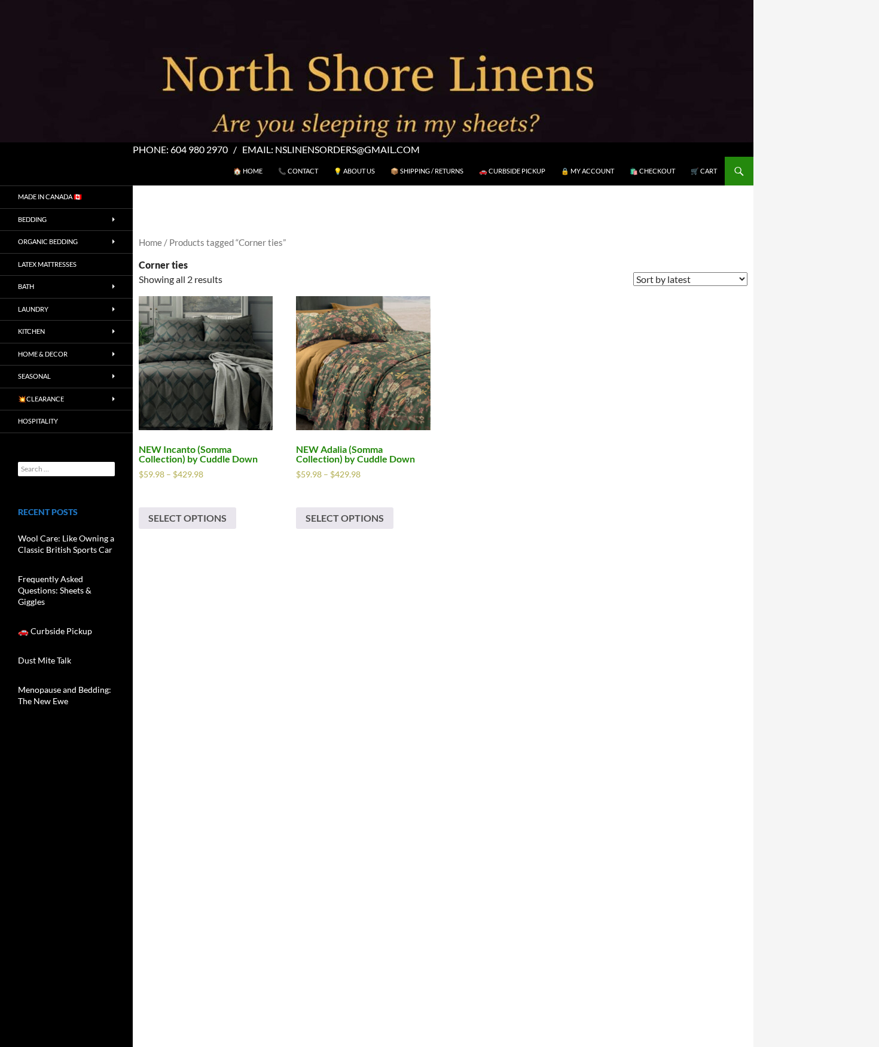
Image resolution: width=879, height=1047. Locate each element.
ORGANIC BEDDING (48, 241)
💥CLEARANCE (41, 399)
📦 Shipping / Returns (426, 171)
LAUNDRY (33, 309)
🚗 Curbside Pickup (512, 171)
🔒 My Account (587, 171)
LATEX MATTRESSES (47, 264)
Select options (187, 518)
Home (150, 242)
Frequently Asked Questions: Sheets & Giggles (54, 590)
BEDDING (32, 219)
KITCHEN (31, 331)
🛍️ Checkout (652, 171)
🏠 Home (248, 171)
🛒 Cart (704, 171)
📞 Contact (298, 171)
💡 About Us (354, 171)
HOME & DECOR (43, 354)
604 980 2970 (199, 149)
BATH (26, 286)
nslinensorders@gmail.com (347, 149)
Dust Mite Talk (44, 660)
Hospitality (38, 421)
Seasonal (34, 376)
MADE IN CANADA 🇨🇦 (50, 196)
